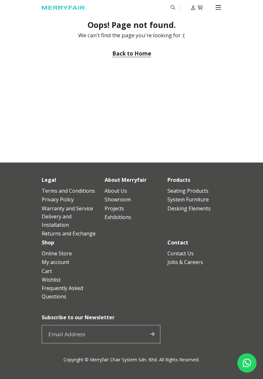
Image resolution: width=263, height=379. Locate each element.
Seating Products (187, 190)
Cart (47, 271)
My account (55, 262)
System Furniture (188, 199)
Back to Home (131, 53)
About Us (116, 190)
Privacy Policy (58, 199)
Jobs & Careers (185, 262)
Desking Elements (189, 208)
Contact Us (180, 253)
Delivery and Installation (57, 220)
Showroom (118, 199)
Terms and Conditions (68, 190)
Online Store (57, 253)
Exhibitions (118, 217)
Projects (114, 208)
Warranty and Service (67, 208)
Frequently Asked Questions (62, 292)
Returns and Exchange (69, 233)
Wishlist (51, 279)
